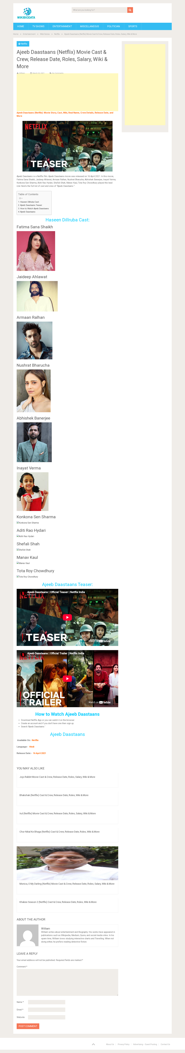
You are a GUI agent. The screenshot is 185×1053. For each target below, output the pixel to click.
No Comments (57, 73)
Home (20, 26)
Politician (113, 26)
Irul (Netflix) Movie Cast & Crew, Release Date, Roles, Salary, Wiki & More (58, 813)
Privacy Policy (123, 1044)
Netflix (57, 34)
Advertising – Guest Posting (145, 1044)
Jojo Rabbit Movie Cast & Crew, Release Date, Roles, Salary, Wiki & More (57, 776)
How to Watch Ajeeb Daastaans (34, 208)
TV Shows (38, 26)
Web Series (45, 34)
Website (21, 1017)
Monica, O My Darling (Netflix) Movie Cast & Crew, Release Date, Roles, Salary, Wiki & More (67, 883)
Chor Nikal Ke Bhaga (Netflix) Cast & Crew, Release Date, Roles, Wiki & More (60, 831)
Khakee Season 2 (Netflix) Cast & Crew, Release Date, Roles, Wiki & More (58, 902)
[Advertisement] (67, 96)
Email (20, 1009)
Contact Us (165, 1044)
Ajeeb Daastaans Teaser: (31, 205)
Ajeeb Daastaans (27, 212)
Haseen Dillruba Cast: (29, 202)
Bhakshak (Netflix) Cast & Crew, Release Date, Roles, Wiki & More (54, 795)
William (22, 73)
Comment (22, 966)
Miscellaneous (89, 26)
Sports (132, 26)
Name (20, 1002)
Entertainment (62, 26)
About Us (110, 1044)
